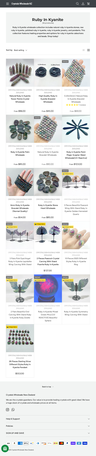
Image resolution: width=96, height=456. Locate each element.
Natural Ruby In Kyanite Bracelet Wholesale (48, 153)
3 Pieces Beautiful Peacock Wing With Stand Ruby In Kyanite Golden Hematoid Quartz (76, 209)
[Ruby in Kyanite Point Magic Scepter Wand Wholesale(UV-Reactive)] (76, 129)
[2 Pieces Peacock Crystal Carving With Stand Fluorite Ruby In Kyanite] (48, 235)
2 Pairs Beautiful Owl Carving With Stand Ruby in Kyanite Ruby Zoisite (20, 314)
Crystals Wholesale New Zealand (23, 450)
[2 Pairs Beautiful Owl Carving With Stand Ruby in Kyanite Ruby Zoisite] (20, 288)
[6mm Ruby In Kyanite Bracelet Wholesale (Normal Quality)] (20, 182)
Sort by (9, 50)
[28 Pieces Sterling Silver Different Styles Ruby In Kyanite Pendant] (20, 338)
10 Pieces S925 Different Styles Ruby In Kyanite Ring (76, 261)
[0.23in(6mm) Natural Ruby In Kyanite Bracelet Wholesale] (76, 73)
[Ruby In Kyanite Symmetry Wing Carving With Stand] (76, 288)
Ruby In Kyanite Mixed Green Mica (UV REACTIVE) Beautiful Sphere (48, 316)
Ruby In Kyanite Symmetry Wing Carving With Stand (76, 313)
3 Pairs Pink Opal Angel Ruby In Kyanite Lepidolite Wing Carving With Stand (20, 261)
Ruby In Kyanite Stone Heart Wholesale (48, 206)
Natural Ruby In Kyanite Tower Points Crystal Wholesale (20, 99)
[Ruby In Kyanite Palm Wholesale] (20, 129)
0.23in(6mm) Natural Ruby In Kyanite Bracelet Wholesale (76, 99)
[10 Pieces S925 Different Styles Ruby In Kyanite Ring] (76, 235)
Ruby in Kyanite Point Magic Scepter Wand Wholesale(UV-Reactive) (76, 155)
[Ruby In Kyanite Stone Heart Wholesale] (48, 182)
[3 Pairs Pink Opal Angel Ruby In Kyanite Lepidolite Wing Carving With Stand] (20, 235)
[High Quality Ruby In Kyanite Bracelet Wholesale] (48, 73)
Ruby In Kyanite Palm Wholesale (20, 153)
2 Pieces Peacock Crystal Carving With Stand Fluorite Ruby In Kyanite (48, 261)
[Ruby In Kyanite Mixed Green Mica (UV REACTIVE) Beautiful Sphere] (48, 288)
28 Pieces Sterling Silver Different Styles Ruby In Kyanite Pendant (20, 364)
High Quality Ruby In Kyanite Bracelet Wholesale (48, 99)
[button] (88, 3)
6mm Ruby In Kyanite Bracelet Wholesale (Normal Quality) (20, 208)
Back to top (46, 387)
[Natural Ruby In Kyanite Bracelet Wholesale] (48, 129)
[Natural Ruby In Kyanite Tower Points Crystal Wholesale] (20, 73)
